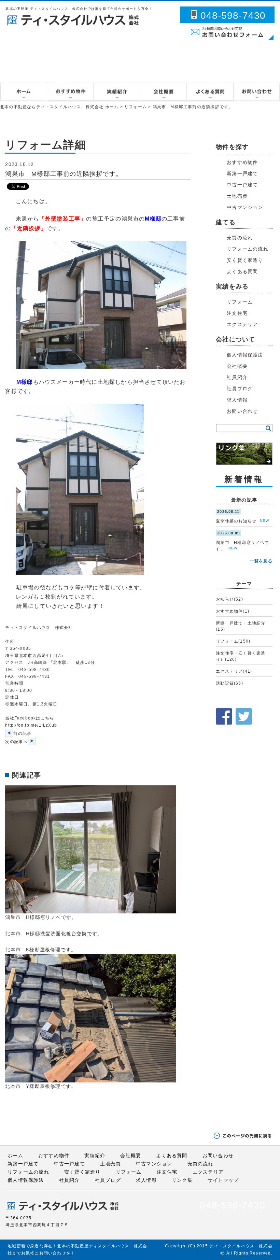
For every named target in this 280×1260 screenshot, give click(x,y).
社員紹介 (237, 377)
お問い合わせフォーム (227, 1231)
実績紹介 (94, 1155)
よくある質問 (242, 271)
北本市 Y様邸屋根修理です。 (40, 1086)
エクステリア (242, 324)
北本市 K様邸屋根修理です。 (40, 949)
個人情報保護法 (245, 355)
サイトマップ (223, 1180)
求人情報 (237, 400)
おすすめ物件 (242, 162)
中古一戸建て (242, 184)
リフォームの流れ (247, 249)
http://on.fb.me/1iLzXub (31, 725)
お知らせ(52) (229, 599)
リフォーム (135, 106)
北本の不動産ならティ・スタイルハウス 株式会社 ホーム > (62, 106)
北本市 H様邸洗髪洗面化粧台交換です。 (53, 933)
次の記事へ (16, 741)
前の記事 (22, 733)
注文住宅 (237, 313)
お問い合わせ (242, 411)
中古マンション (245, 207)
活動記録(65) (229, 683)
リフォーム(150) (233, 641)
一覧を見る (261, 561)
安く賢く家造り (245, 260)
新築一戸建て (242, 173)
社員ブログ (240, 388)
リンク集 (182, 1180)
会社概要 (237, 366)
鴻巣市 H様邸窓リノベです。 (40, 917)
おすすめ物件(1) (232, 611)
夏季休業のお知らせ (236, 521)
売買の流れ (240, 237)
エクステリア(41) (234, 671)
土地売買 (237, 196)
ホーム (15, 1155)
